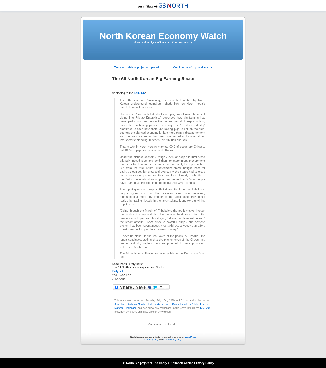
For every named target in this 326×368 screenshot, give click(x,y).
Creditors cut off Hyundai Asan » (192, 67)
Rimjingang (130, 308)
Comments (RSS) (172, 339)
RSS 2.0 (205, 308)
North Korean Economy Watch (163, 36)
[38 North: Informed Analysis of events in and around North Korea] (163, 10)
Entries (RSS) (151, 339)
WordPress (190, 337)
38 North (128, 363)
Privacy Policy (204, 363)
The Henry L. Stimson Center (172, 363)
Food (167, 304)
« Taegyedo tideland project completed (135, 67)
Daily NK (139, 93)
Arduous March (136, 304)
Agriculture (120, 304)
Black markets (155, 304)
